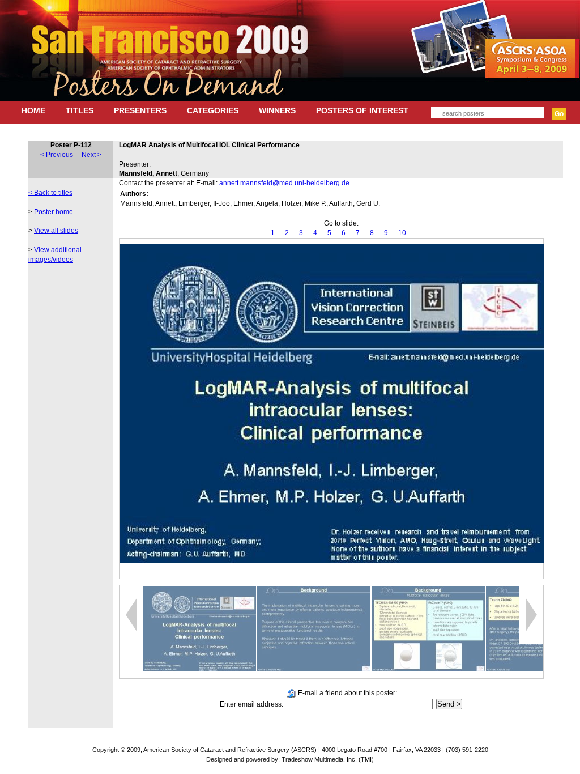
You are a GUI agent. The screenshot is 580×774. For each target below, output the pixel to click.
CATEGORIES (212, 110)
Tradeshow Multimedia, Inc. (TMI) (328, 759)
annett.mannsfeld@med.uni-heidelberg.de (284, 183)
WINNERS (277, 110)
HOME (33, 110)
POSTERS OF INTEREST (362, 110)
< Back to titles (50, 193)
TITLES (79, 110)
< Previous (56, 155)
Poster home (53, 212)
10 (402, 233)
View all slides (56, 231)
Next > (91, 155)
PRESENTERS (140, 110)
